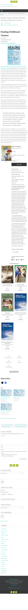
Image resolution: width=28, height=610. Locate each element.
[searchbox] (11, 473)
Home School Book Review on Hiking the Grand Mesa (7, 425)
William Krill (3, 572)
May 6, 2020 (8, 23)
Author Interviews (4, 535)
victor (3, 23)
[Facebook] (11, 2)
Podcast (2, 566)
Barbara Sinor (3, 541)
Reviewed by (6, 43)
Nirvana (13, 587)
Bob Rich (2, 543)
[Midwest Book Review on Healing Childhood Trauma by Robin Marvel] (6, 392)
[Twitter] (14, 2)
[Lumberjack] (7, 302)
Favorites (19, 362)
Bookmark (14, 418)
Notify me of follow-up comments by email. (9, 454)
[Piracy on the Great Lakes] (7, 274)
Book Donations (4, 545)
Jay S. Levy (3, 551)
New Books (10, 25)
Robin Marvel (15, 25)
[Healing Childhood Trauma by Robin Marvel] (19, 392)
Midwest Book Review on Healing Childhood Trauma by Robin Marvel (6, 398)
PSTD (3, 418)
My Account (19, 357)
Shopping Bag (8, 366)
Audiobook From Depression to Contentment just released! (21, 425)
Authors (2, 537)
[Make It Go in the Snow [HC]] (21, 302)
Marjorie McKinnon (4, 560)
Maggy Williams (4, 558)
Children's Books (4, 549)
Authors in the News (5, 539)
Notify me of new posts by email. (7, 456)
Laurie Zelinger (4, 556)
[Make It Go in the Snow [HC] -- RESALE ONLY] (7, 332)
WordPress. (18, 587)
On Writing (3, 564)
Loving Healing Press (7, 5)
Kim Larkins (3, 554)
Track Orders (8, 362)
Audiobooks (3, 533)
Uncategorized (4, 570)
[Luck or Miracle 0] (6, 153)
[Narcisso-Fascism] (21, 274)
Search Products (8, 357)
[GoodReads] (16, 2)
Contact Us (14, 585)
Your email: (2, 490)
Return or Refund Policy (14, 579)
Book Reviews (5, 13)
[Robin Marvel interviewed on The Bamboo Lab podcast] (6, 406)
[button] (15, 252)
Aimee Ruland (3, 528)
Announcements (4, 531)
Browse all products (4, 521)
